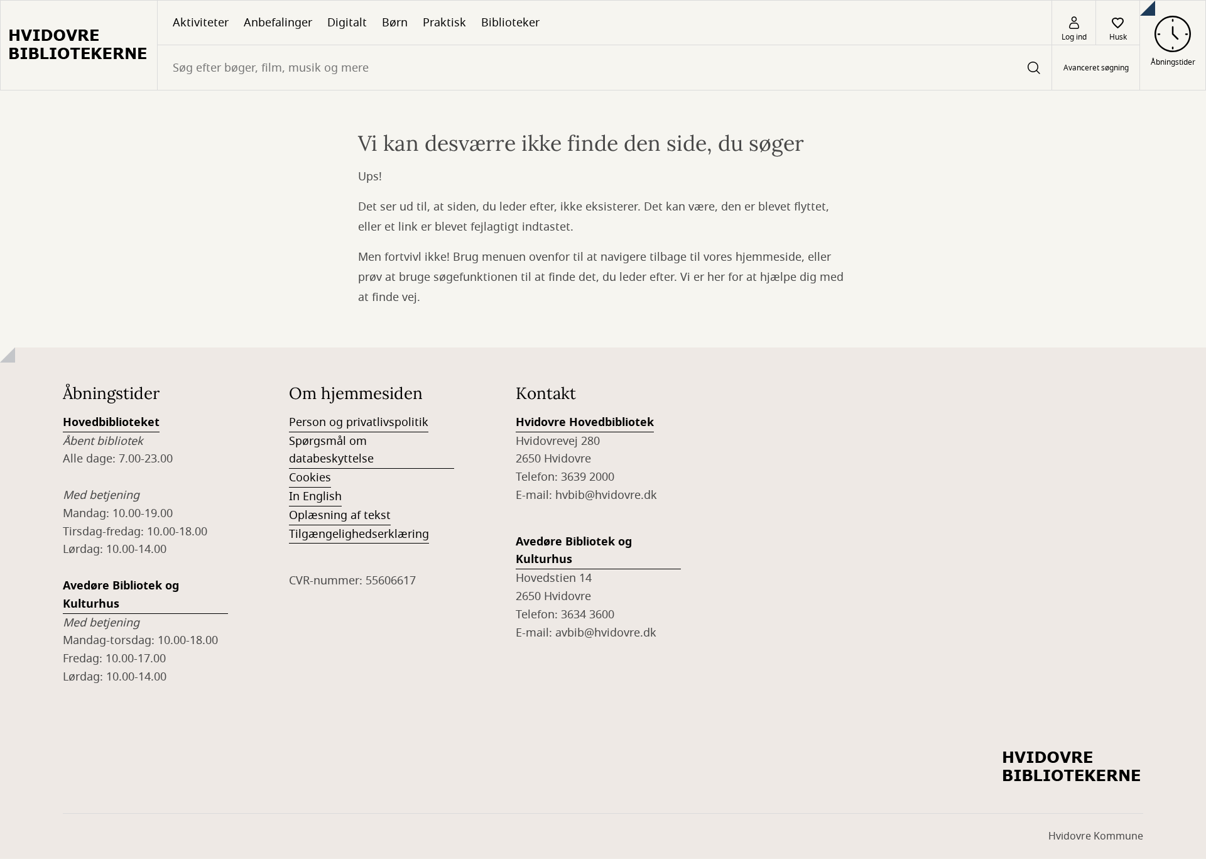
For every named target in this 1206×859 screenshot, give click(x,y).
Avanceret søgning (1096, 68)
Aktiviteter (201, 22)
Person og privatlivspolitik (358, 422)
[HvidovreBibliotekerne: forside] (79, 45)
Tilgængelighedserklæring (359, 534)
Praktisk (444, 22)
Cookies (310, 477)
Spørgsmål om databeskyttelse (331, 450)
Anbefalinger (278, 22)
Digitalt (347, 22)
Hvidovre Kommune (1095, 836)
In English (315, 496)
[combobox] (604, 67)
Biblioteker (510, 22)
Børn (395, 22)
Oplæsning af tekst (340, 515)
